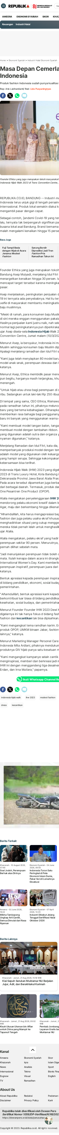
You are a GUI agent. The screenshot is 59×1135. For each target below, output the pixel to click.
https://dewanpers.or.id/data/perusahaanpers (26, 1117)
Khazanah (5, 1062)
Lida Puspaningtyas (40, 88)
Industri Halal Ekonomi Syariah (42, 60)
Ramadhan (29, 1080)
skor (45, 16)
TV (1, 1080)
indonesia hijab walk (11, 697)
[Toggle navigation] (3, 5)
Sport (51, 1067)
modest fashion (47, 697)
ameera (7, 16)
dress (4, 705)
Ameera (4, 1057)
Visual (27, 1076)
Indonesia (35, 331)
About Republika (8, 1095)
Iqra (26, 1062)
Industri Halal (23, 24)
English (52, 1076)
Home (3, 60)
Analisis (28, 1067)
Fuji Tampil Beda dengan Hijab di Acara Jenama (14, 252)
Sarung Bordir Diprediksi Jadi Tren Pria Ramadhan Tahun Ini (43, 252)
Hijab (46, 331)
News (3, 1067)
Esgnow (4, 1076)
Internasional (6, 1071)
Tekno (27, 1071)
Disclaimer (5, 1100)
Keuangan (7, 24)
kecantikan (24, 618)
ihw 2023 (30, 697)
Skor (50, 1057)
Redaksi (28, 1095)
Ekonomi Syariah (27, 16)
